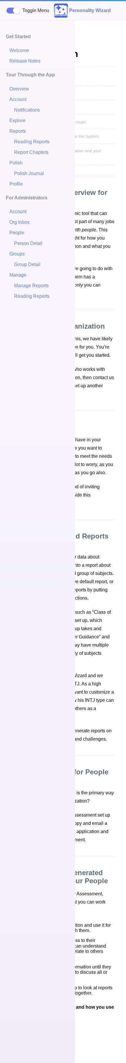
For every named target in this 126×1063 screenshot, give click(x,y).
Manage (17, 275)
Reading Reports (32, 141)
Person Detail (28, 243)
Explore (17, 120)
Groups (17, 253)
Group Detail (27, 264)
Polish (16, 162)
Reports (17, 131)
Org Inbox (19, 222)
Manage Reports (31, 285)
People (16, 232)
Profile (16, 183)
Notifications (27, 109)
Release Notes (24, 60)
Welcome (19, 50)
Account (17, 99)
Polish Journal (29, 173)
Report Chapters (31, 152)
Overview (19, 88)
